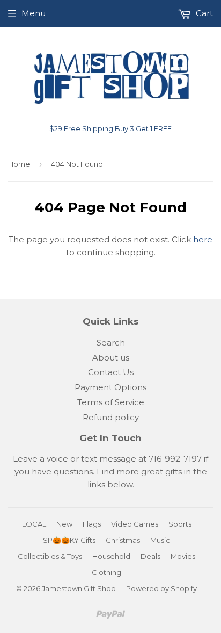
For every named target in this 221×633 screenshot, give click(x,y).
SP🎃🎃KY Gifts (69, 540)
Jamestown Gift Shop (79, 588)
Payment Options (110, 387)
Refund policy (111, 417)
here (202, 239)
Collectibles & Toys (50, 556)
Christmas (123, 540)
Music (160, 540)
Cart (203, 13)
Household (111, 556)
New (64, 524)
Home (19, 164)
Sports (179, 524)
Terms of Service (110, 402)
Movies (183, 556)
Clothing (106, 572)
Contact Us (111, 372)
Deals (150, 556)
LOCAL (34, 524)
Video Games (134, 524)
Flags (92, 524)
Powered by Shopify (161, 588)
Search (111, 342)
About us (110, 358)
